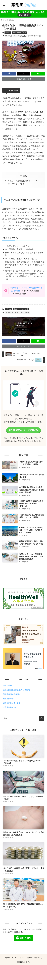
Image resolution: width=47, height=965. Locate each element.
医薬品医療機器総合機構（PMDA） (17, 690)
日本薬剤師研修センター (12, 703)
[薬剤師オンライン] (23, 5)
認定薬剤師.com (9, 707)
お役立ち (8, 32)
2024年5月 (8, 36)
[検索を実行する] (41, 718)
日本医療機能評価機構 (12, 694)
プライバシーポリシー (19, 958)
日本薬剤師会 (8, 699)
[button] (9, 73)
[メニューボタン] (42, 5)
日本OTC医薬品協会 (20, 36)
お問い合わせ (38, 958)
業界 (24, 32)
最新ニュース (17, 32)
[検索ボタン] (4, 5)
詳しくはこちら (24, 15)
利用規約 (29, 958)
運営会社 (7, 958)
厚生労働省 (7, 685)
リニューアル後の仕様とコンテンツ (23, 181)
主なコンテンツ (18, 184)
